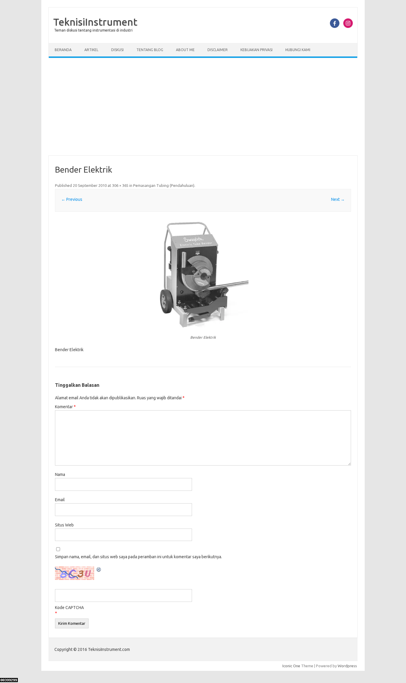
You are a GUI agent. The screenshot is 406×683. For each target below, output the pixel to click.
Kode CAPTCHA (69, 607)
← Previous (71, 199)
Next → (338, 199)
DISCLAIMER (217, 50)
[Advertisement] (203, 106)
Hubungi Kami (297, 50)
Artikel (91, 50)
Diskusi (117, 50)
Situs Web (64, 525)
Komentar (65, 406)
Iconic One (291, 666)
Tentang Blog (149, 50)
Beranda (63, 50)
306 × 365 (120, 185)
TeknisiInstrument (95, 21)
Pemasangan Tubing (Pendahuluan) (163, 185)
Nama (60, 474)
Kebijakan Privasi (256, 50)
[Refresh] (99, 570)
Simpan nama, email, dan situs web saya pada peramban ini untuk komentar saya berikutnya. (138, 556)
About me (185, 50)
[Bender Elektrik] (203, 274)
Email (60, 499)
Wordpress (347, 666)
